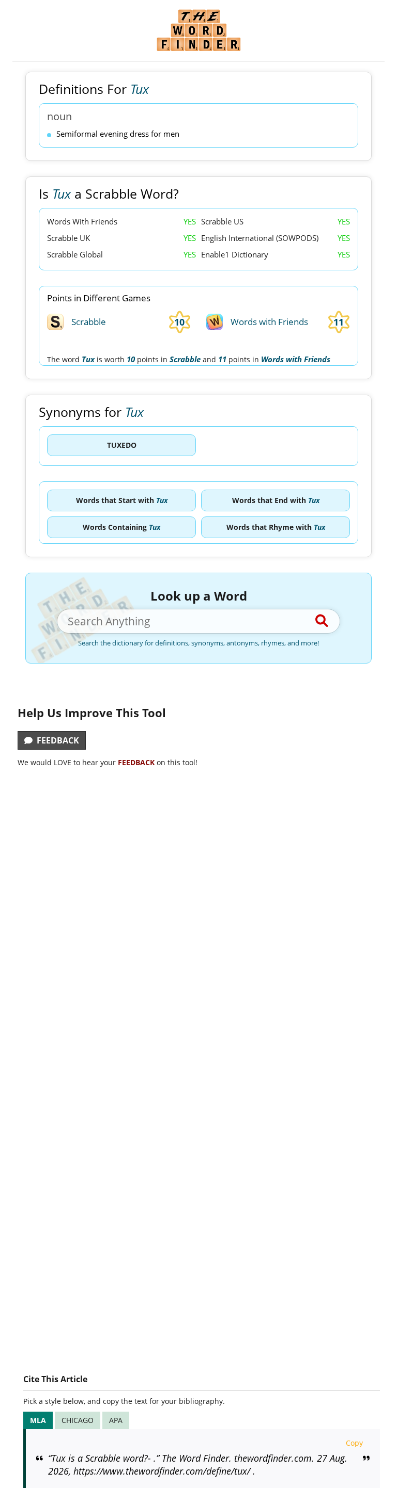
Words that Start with (121, 500)
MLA (38, 1420)
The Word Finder (198, 30)
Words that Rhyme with (275, 527)
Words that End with (275, 500)
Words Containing (121, 527)
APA (116, 1420)
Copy (354, 1443)
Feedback (56, 740)
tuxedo (121, 445)
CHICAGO (78, 1420)
